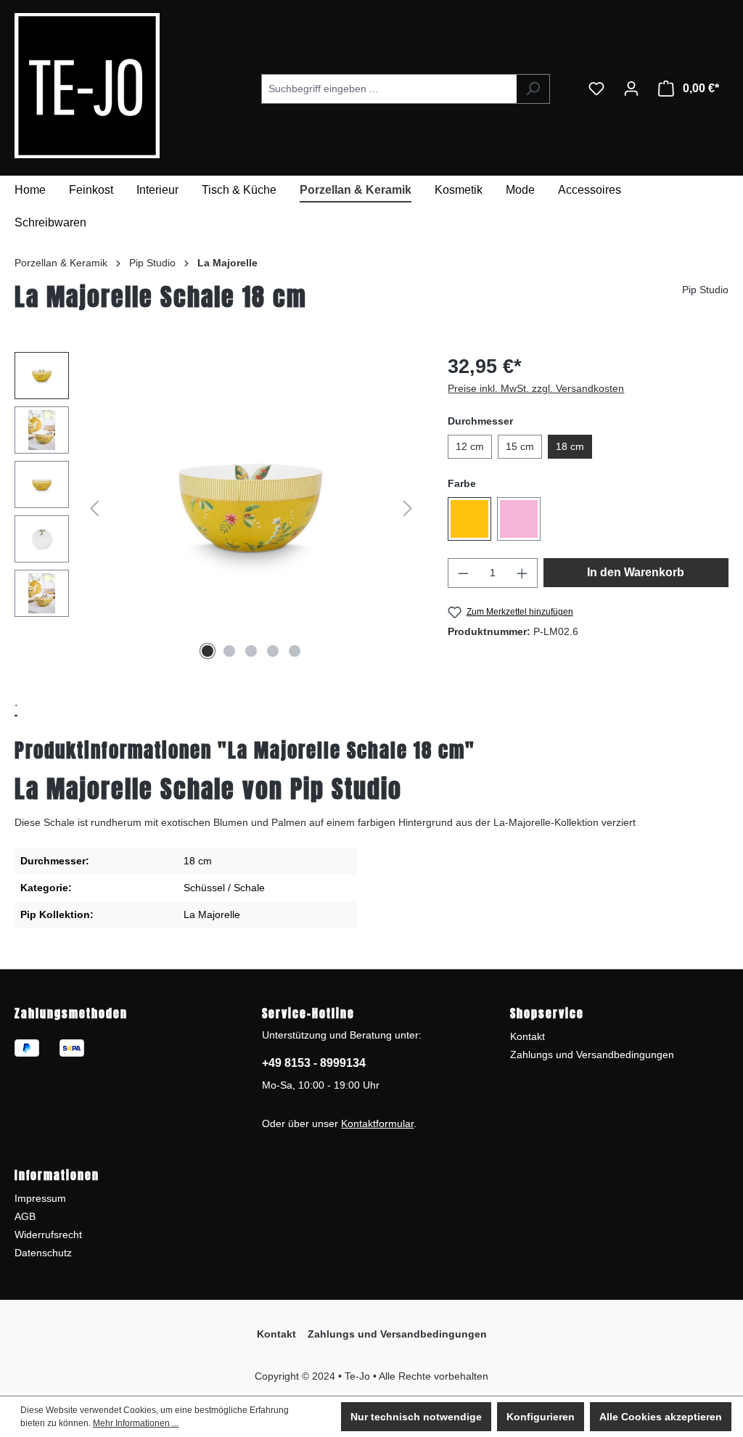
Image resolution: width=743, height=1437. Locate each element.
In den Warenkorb (635, 572)
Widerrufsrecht (48, 1234)
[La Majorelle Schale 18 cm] (251, 508)
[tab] (16, 703)
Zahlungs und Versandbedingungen (592, 1054)
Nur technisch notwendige (416, 1416)
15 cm (520, 446)
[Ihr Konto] (631, 88)
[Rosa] (519, 519)
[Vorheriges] (94, 508)
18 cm (570, 446)
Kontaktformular (377, 1123)
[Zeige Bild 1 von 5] (207, 651)
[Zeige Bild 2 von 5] (229, 651)
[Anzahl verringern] (463, 573)
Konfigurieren (540, 1416)
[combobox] (389, 89)
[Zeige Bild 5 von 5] (294, 651)
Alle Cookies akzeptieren (660, 1416)
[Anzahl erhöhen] (522, 573)
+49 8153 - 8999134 (314, 1063)
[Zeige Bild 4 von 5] (273, 651)
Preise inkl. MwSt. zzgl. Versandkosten (536, 388)
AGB (25, 1216)
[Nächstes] (408, 508)
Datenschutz (43, 1252)
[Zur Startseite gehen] (58, 85)
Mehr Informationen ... (135, 1423)
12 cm (470, 446)
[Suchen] (533, 89)
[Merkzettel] (596, 88)
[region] (216, 508)
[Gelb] (469, 519)
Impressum (40, 1198)
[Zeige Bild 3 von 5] (251, 651)
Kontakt (527, 1036)
